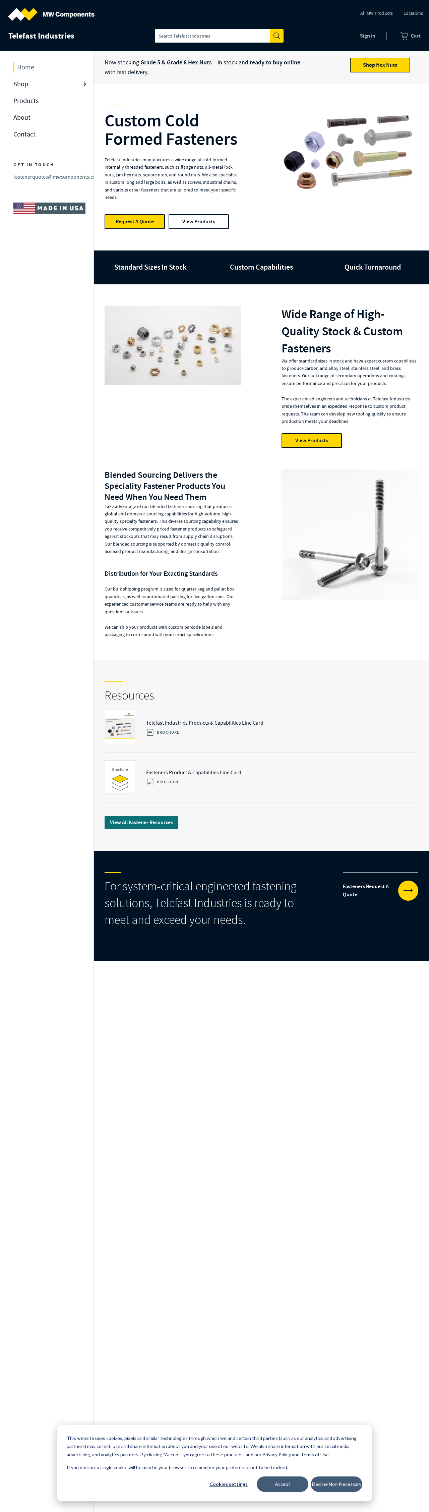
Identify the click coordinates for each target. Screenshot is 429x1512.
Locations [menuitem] (413, 13)
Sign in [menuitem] (367, 35)
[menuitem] (410, 36)
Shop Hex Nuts (380, 64)
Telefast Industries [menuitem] (41, 36)
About (21, 117)
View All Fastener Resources (141, 822)
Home (25, 67)
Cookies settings (228, 1484)
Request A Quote (135, 221)
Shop (20, 84)
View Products (198, 221)
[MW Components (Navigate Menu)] (51, 10)
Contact (24, 134)
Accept (282, 1484)
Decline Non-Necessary (336, 1484)
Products (26, 101)
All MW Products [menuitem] (376, 13)
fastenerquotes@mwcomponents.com (56, 176)
